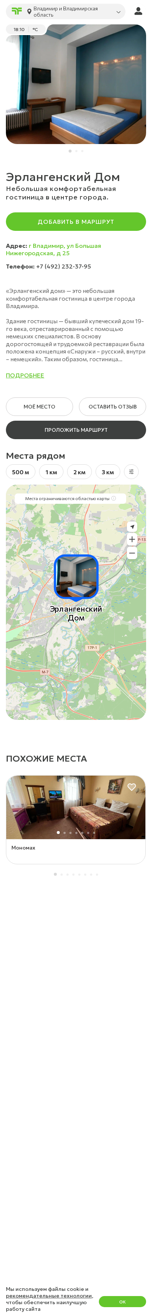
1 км (51, 471)
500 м (20, 471)
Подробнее (25, 375)
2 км (79, 471)
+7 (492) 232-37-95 (63, 266)
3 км (108, 471)
